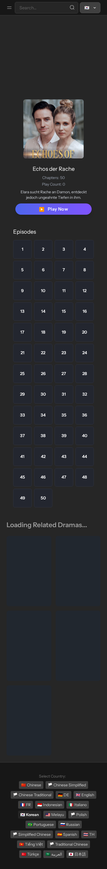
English (85, 794)
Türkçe (30, 854)
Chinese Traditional (32, 794)
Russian (70, 824)
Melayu (55, 814)
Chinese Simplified (67, 785)
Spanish (67, 834)
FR (25, 804)
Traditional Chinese (68, 844)
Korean (29, 814)
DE (63, 794)
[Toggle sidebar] (9, 7)
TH (88, 834)
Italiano (78, 804)
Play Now (53, 209)
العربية (54, 854)
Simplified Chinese (32, 834)
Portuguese (41, 824)
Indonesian (49, 804)
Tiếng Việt (31, 844)
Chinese (31, 785)
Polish (79, 814)
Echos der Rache (54, 169)
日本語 (77, 854)
